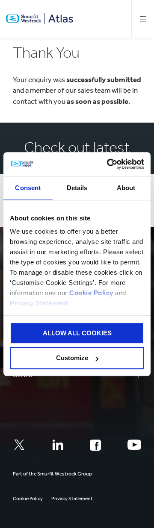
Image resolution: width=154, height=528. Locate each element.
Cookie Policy (91, 292)
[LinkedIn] (57, 445)
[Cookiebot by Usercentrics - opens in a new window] (108, 164)
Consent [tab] (28, 187)
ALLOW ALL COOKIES (77, 333)
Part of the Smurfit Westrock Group (52, 474)
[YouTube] (134, 445)
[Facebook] (95, 445)
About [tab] (126, 187)
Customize (72, 358)
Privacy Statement (39, 303)
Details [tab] (77, 187)
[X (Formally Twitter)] (19, 445)
